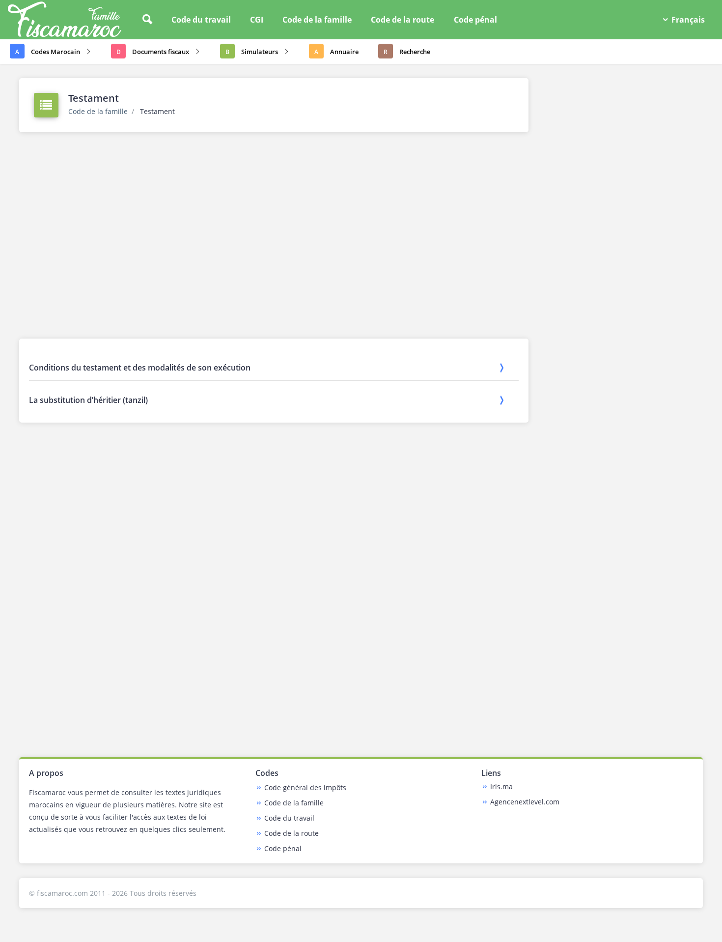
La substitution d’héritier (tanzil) (88, 400)
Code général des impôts (305, 787)
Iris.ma (501, 786)
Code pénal (475, 19)
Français (687, 19)
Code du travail (201, 19)
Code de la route (402, 19)
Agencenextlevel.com (524, 801)
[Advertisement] (274, 240)
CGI (256, 19)
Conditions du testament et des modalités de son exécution (139, 367)
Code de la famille (317, 19)
